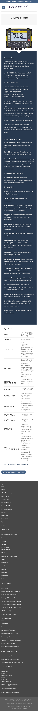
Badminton (4, 575)
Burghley (3, 569)
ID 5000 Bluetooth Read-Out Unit (11, 604)
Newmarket (4, 562)
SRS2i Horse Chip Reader (8, 611)
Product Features (6, 502)
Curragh (3, 544)
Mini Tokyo (4, 553)
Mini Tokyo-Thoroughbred (9, 556)
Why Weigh (4, 623)
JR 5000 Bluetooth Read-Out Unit (11, 601)
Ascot (3, 566)
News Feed (4, 515)
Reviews (3, 512)
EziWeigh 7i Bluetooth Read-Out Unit (12, 598)
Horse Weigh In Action (8, 630)
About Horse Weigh (7, 493)
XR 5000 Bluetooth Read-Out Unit (11, 607)
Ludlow (3, 579)
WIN (2, 522)
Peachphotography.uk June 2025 (10, 659)
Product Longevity (6, 509)
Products (4, 538)
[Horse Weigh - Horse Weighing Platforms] (19, 7)
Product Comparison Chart (9, 534)
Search (3, 525)
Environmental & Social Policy (9, 633)
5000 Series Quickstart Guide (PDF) (16, 464)
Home (3, 489)
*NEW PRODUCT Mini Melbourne (6, 548)
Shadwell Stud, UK (6, 656)
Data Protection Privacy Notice (10, 646)
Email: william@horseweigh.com (10, 692)
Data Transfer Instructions (8, 594)
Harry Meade (5, 496)
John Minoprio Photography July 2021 (12, 662)
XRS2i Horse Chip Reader (8, 614)
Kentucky (4, 572)
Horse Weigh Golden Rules (9, 637)
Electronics (4, 588)
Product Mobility (6, 506)
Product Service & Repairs (8, 643)
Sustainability (5, 499)
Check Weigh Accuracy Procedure (11, 640)
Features (3, 627)
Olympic (3, 541)
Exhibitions (4, 518)
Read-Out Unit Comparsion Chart (11, 591)
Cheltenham (4, 559)
